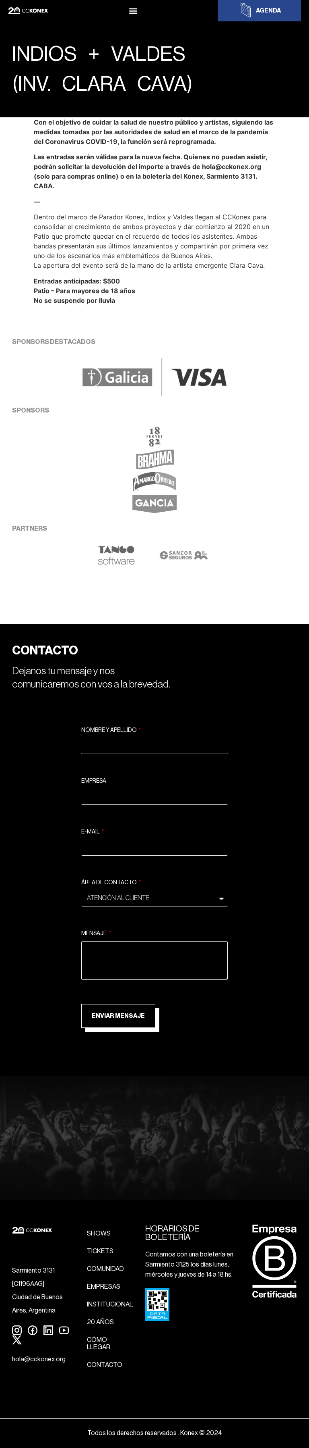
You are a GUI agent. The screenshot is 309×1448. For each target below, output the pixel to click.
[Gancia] (154, 512)
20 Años (100, 1322)
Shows (99, 1233)
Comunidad (105, 1269)
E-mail (91, 832)
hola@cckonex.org (39, 1359)
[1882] (154, 444)
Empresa (93, 781)
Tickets (100, 1251)
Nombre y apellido (109, 730)
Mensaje (94, 933)
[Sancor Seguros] (184, 563)
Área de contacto (109, 882)
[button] (133, 10)
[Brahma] (154, 467)
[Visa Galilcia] (154, 394)
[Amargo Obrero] (155, 489)
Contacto (104, 1365)
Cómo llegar (98, 1343)
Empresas (103, 1286)
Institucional (110, 1304)
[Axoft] (116, 563)
